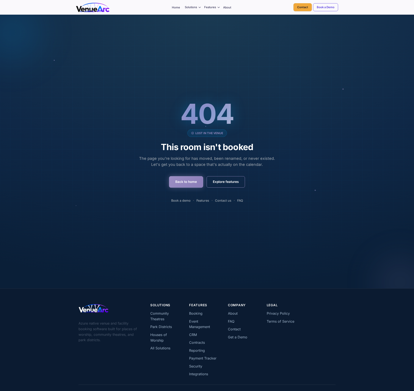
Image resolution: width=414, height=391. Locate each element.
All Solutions (160, 348)
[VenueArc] (93, 308)
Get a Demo (237, 337)
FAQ (240, 200)
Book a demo (181, 200)
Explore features (226, 182)
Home (176, 7)
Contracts (197, 342)
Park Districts (161, 327)
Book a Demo (325, 7)
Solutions (191, 7)
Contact (302, 7)
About (227, 7)
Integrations (198, 374)
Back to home (186, 182)
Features (210, 7)
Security (195, 366)
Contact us (223, 200)
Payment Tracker (202, 358)
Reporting (197, 350)
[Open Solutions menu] (200, 7)
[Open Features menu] (219, 7)
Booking (195, 313)
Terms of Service (280, 321)
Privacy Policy (278, 313)
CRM (193, 335)
